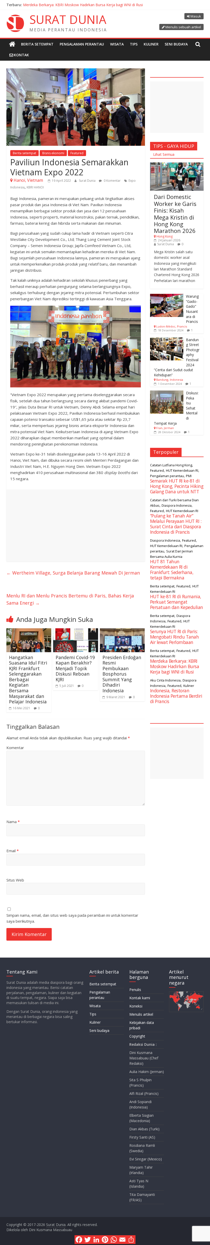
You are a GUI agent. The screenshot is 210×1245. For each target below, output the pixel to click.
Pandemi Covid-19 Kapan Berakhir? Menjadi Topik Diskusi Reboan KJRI (75, 668)
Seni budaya (176, 44)
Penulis (135, 989)
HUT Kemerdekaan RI (182, 470)
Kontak (21, 54)
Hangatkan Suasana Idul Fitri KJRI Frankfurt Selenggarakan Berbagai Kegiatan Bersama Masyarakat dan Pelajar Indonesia (28, 679)
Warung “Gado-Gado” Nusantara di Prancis (192, 309)
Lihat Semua (163, 154)
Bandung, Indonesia (169, 379)
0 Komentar (112, 180)
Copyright (137, 1036)
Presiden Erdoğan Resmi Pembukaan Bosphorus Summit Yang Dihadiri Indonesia (121, 674)
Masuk (196, 16)
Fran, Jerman (165, 428)
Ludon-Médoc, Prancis (171, 326)
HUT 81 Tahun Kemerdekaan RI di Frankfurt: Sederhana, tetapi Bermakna (172, 569)
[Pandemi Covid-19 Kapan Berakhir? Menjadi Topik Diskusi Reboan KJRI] (75, 631)
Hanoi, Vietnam (28, 180)
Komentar (15, 747)
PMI (189, 476)
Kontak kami (139, 997)
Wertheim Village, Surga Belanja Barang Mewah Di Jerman (73, 573)
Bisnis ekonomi (53, 153)
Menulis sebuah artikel (183, 27)
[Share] (131, 1239)
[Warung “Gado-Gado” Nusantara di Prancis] (166, 296)
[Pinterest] (105, 1239)
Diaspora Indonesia (177, 505)
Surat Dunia (87, 180)
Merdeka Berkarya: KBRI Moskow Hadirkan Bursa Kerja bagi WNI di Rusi (174, 666)
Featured (76, 153)
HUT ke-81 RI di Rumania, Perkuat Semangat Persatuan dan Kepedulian (176, 601)
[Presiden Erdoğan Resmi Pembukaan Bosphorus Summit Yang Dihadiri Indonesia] (122, 631)
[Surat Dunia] (12, 44)
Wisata (117, 44)
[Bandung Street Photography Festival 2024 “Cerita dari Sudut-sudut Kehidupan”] (166, 340)
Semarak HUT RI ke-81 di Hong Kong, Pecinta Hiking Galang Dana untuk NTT (177, 486)
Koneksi (135, 1006)
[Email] (122, 1239)
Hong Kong (164, 236)
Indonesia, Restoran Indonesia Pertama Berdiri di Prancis (176, 695)
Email (12, 850)
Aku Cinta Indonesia (165, 680)
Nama (13, 821)
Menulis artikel (141, 1014)
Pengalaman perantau (82, 44)
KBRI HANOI (35, 187)
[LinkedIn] (96, 1239)
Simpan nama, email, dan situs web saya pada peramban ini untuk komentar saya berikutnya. (72, 918)
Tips (134, 44)
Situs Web (15, 880)
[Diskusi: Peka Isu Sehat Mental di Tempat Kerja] (166, 393)
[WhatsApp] (113, 1239)
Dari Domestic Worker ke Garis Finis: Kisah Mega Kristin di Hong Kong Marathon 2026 (175, 213)
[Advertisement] (75, 525)
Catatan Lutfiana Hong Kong (171, 465)
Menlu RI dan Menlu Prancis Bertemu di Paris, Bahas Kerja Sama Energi (70, 599)
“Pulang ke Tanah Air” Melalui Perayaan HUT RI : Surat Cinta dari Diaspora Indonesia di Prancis (101, 4)
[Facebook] (79, 1239)
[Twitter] (87, 1239)
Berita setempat (37, 44)
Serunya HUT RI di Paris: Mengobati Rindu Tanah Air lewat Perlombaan (174, 636)
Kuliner (151, 44)
